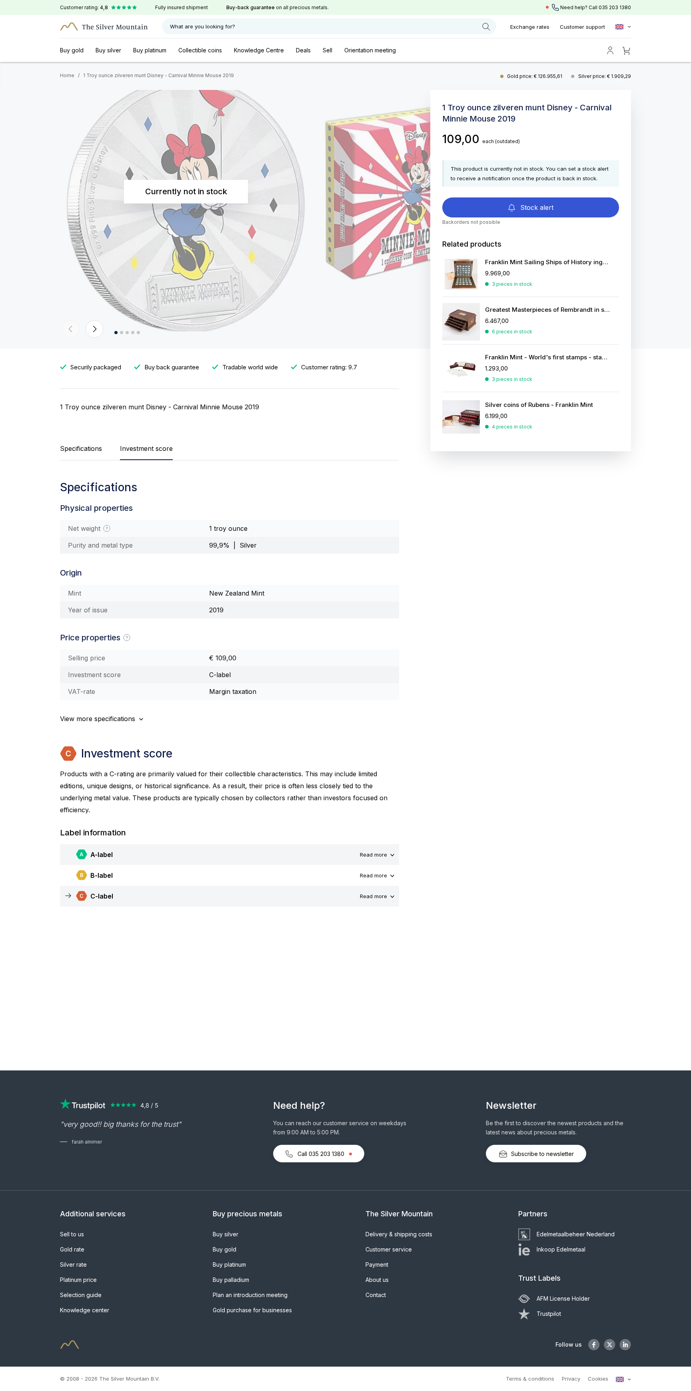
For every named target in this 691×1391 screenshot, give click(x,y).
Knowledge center (84, 1310)
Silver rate (73, 1264)
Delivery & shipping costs (398, 1234)
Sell (327, 50)
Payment (376, 1264)
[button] (71, 329)
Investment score (146, 448)
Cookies (598, 1378)
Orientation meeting (370, 50)
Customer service (388, 1249)
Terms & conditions (530, 1378)
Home (67, 75)
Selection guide (81, 1294)
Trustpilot (549, 1313)
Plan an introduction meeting (250, 1294)
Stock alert (535, 207)
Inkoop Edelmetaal (561, 1249)
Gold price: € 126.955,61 (535, 76)
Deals (303, 50)
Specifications (81, 448)
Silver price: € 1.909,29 (604, 76)
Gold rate (72, 1249)
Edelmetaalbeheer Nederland (576, 1234)
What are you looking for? (202, 26)
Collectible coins (200, 50)
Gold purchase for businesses (252, 1310)
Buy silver (108, 50)
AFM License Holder (563, 1298)
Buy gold (72, 50)
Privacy (571, 1378)
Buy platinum (149, 50)
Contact (375, 1294)
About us (377, 1279)
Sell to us (72, 1234)
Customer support (582, 27)
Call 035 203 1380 (321, 1153)
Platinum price (78, 1279)
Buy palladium (231, 1279)
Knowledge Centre (259, 50)
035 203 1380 (615, 7)
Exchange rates (529, 27)
